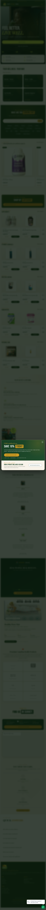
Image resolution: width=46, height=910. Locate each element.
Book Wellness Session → (35, 465)
